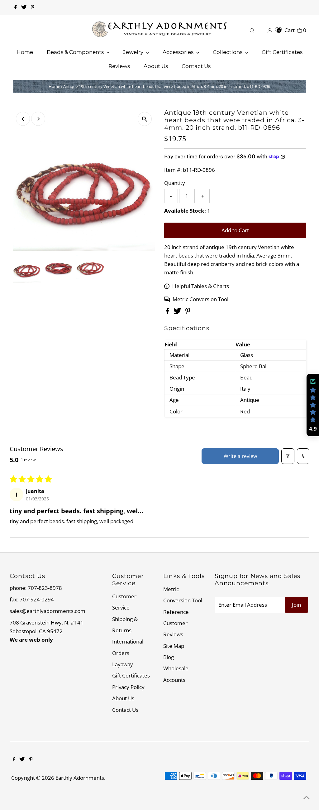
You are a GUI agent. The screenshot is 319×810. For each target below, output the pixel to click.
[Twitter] (24, 7)
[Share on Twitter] (178, 312)
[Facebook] (15, 7)
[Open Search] (252, 30)
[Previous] (23, 119)
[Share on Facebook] (168, 312)
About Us (123, 698)
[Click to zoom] (145, 119)
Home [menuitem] (25, 52)
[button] (313, 405)
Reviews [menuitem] (119, 66)
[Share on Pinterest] (187, 312)
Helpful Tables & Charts (200, 286)
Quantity (174, 182)
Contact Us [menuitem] (196, 66)
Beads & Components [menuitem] (76, 52)
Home (54, 86)
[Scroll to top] (306, 797)
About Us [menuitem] (156, 66)
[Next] (38, 119)
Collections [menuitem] (228, 52)
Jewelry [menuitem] (134, 52)
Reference (176, 611)
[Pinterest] (32, 7)
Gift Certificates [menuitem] (282, 52)
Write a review (240, 456)
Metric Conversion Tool (200, 299)
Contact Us (125, 709)
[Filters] (287, 456)
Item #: (173, 169)
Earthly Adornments (79, 777)
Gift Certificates (131, 675)
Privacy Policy (128, 687)
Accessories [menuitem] (179, 52)
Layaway (122, 664)
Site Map (173, 645)
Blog (168, 657)
